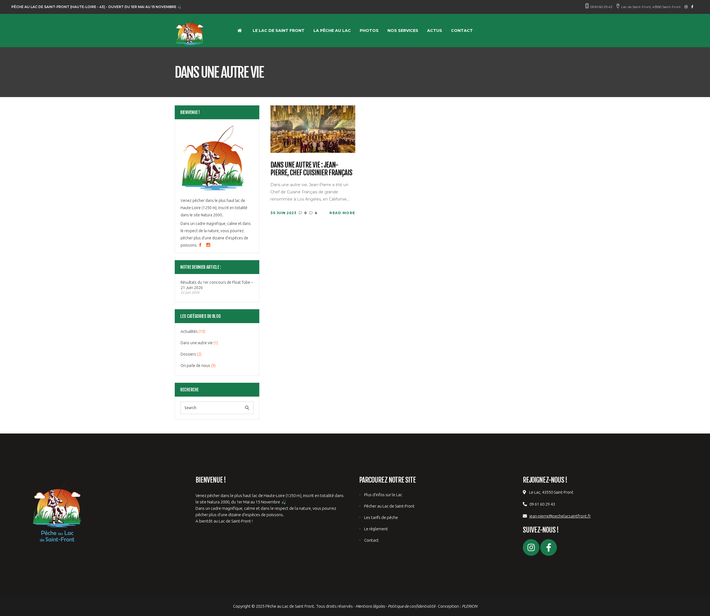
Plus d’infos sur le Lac (383, 494)
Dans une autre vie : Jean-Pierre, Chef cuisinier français (311, 169)
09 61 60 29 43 (601, 7)
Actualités (189, 331)
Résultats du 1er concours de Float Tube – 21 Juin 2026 (217, 285)
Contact (371, 540)
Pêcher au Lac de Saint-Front (389, 506)
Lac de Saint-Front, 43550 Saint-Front (651, 7)
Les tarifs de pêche (381, 517)
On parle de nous (195, 365)
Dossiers (188, 354)
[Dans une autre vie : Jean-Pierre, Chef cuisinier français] (312, 128)
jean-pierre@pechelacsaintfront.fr (560, 516)
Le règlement (376, 528)
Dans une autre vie (197, 343)
